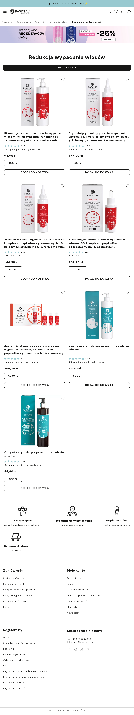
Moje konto (76, 570)
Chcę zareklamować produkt (19, 589)
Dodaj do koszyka (35, 172)
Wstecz (8, 22)
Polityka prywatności (14, 654)
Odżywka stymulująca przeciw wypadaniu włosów (34, 454)
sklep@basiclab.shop (82, 642)
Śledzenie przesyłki (14, 584)
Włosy (38, 22)
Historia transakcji (77, 601)
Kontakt (7, 607)
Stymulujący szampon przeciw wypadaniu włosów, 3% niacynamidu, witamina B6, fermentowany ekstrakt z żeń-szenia (34, 136)
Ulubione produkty (77, 589)
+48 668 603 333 (81, 639)
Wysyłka (7, 637)
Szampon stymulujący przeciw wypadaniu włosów (99, 347)
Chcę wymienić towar (15, 601)
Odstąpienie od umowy (16, 660)
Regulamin (9, 649)
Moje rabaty (74, 607)
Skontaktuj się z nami (84, 631)
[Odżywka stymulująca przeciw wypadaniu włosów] (34, 421)
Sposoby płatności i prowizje (19, 643)
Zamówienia (13, 570)
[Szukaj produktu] (109, 11)
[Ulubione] (116, 11)
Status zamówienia (13, 578)
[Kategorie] (3, 11)
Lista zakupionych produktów (83, 595)
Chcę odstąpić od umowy (17, 595)
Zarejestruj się (75, 578)
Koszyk (71, 584)
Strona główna (24, 22)
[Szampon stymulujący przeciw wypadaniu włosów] (99, 315)
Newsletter (73, 613)
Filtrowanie (67, 67)
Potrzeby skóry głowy (57, 22)
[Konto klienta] (122, 11)
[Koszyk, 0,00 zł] (129, 11)
